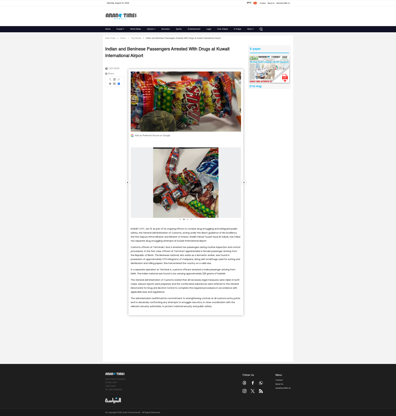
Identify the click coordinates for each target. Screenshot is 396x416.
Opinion (150, 29)
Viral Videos (222, 29)
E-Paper (237, 29)
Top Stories (136, 38)
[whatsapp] (110, 85)
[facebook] (114, 85)
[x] (253, 391)
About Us (271, 3)
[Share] (119, 84)
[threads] (244, 383)
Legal (208, 29)
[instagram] (244, 391)
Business (165, 29)
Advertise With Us (283, 3)
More (249, 29)
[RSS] (261, 391)
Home (107, 29)
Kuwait (119, 29)
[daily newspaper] (269, 69)
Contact (263, 3)
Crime (122, 38)
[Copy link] (119, 80)
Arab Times (110, 38)
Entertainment (194, 29)
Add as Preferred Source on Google (152, 136)
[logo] (121, 16)
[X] (110, 80)
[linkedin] (114, 80)
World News (135, 29)
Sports (179, 29)
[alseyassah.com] (113, 400)
